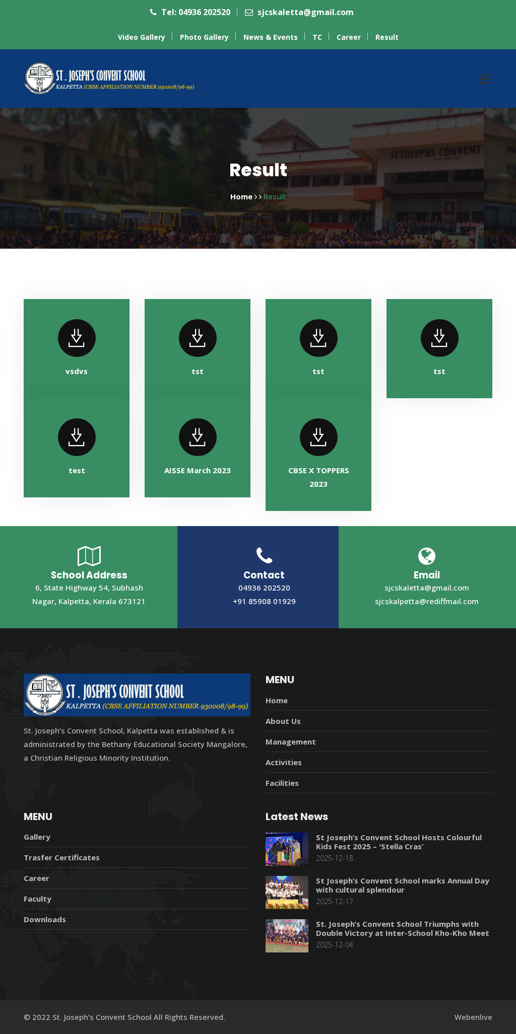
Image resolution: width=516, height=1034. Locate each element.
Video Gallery (141, 37)
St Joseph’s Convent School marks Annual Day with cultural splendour (402, 885)
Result (387, 37)
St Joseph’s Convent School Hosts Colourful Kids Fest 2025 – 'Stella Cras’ (399, 841)
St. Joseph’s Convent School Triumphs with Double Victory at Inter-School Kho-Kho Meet (402, 928)
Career (349, 37)
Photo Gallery (204, 37)
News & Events (270, 37)
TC (317, 37)
